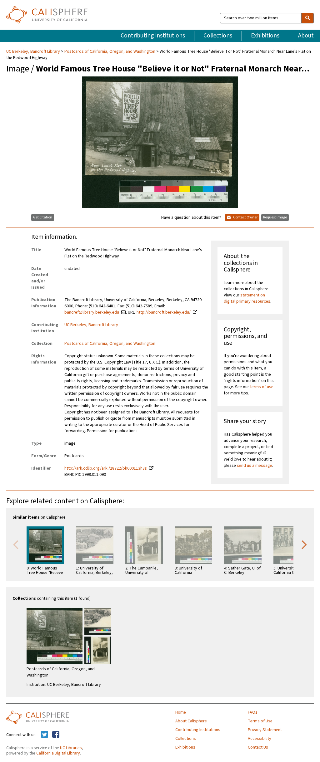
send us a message (254, 465)
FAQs (253, 712)
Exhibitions (265, 35)
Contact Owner (245, 217)
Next (304, 544)
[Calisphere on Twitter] (44, 735)
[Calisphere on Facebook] (55, 735)
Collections (217, 35)
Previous (15, 544)
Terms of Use (260, 721)
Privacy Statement (265, 730)
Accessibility (259, 738)
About (306, 35)
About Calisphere (191, 721)
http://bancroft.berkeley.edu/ (164, 312)
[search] (307, 18)
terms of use (261, 387)
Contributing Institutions (153, 35)
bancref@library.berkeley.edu (91, 312)
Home (180, 712)
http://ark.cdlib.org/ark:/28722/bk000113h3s (105, 468)
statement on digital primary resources (247, 298)
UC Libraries (71, 748)
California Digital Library (58, 753)
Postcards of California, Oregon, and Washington (109, 51)
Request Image (275, 217)
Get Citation (42, 217)
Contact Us (258, 747)
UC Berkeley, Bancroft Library (33, 51)
